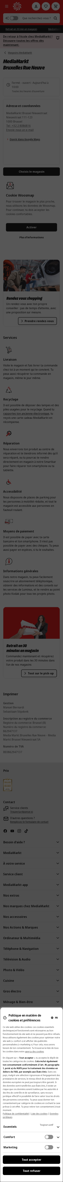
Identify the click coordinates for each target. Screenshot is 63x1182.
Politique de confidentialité (16, 1113)
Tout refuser (31, 1171)
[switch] (49, 1137)
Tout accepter (31, 1160)
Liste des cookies (39, 1113)
